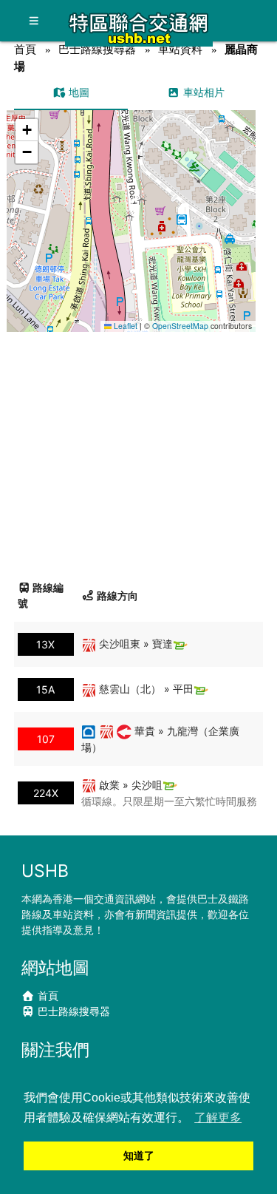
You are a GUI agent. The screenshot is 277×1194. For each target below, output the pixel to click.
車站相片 (202, 92)
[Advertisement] (138, 450)
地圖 (77, 92)
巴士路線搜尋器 (97, 49)
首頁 (25, 49)
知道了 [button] (138, 1155)
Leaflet (124, 325)
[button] (132, 206)
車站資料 (180, 49)
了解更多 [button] (218, 1117)
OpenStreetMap (180, 325)
